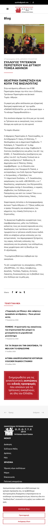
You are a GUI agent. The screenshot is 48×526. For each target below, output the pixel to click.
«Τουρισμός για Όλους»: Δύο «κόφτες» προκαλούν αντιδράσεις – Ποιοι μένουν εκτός (23, 314)
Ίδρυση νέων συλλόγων (14, 468)
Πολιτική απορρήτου (13, 481)
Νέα (5, 457)
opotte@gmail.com (21, 2)
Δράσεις (7, 453)
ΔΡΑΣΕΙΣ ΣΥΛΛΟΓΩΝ (28, 59)
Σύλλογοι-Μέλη (10, 449)
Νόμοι (6, 472)
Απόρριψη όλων (24, 521)
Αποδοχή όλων (24, 509)
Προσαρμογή (24, 515)
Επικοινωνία (9, 477)
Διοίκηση (8, 444)
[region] (24, 504)
